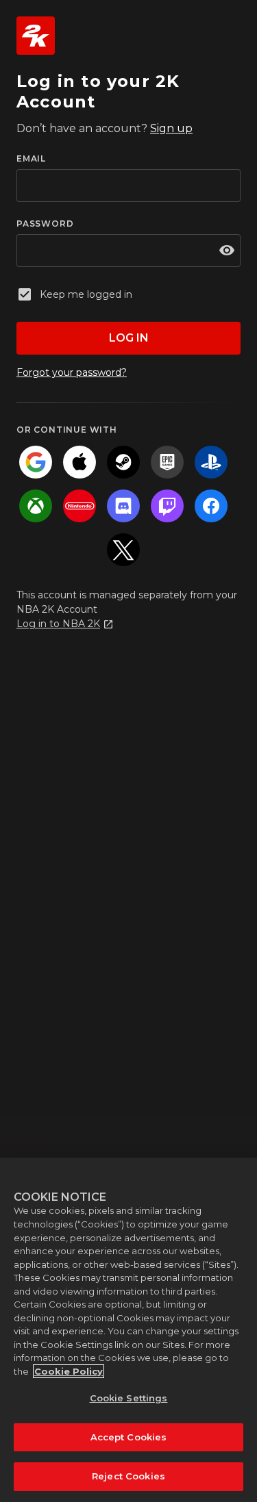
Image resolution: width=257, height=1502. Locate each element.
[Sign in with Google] (35, 462)
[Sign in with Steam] (123, 462)
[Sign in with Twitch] (167, 505)
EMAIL (31, 158)
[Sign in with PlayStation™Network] (211, 462)
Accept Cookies (128, 1436)
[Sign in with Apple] (79, 462)
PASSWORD (44, 223)
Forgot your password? (71, 372)
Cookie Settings (129, 1397)
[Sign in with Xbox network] (35, 505)
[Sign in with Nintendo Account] (79, 505)
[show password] (227, 250)
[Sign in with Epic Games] (167, 462)
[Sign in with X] (123, 549)
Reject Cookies (128, 1476)
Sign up (171, 128)
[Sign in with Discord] (123, 505)
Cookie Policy (68, 1371)
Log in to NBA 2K (58, 624)
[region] (128, 1330)
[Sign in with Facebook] (211, 505)
